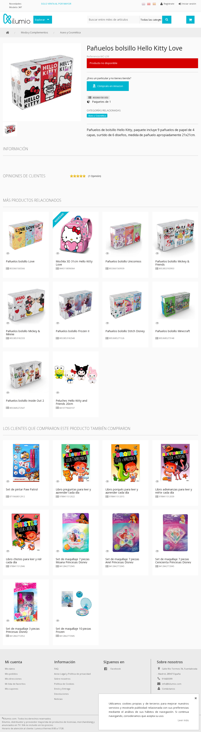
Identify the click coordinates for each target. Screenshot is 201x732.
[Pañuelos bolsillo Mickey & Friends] (175, 235)
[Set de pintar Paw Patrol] (26, 463)
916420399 (167, 678)
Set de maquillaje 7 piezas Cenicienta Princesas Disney (173, 560)
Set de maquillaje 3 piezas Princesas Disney (23, 630)
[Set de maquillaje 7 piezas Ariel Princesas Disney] (125, 532)
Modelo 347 (15, 7)
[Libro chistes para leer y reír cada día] (26, 532)
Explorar (40, 19)
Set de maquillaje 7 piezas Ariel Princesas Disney (122, 560)
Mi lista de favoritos (15, 683)
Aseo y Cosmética (70, 32)
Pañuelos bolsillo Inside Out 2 (25, 400)
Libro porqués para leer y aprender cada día (121, 490)
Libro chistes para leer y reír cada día (24, 560)
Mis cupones (11, 688)
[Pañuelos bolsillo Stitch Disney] (125, 304)
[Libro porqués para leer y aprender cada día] (125, 463)
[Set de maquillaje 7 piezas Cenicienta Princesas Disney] (175, 532)
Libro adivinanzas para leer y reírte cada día (173, 490)
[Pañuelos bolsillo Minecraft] (175, 304)
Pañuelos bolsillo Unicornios (123, 261)
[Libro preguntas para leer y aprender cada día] (76, 463)
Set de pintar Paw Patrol (22, 489)
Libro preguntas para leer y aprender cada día (73, 490)
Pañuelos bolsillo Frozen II (72, 331)
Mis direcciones (13, 678)
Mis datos (10, 668)
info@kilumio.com (171, 683)
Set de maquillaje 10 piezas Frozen (73, 630)
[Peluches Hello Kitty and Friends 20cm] (76, 374)
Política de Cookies (64, 683)
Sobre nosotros (62, 678)
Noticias (58, 698)
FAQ (56, 668)
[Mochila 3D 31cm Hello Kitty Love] (76, 235)
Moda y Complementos (34, 32)
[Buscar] (166, 20)
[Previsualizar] (8, 253)
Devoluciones (61, 693)
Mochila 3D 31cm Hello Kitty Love (74, 262)
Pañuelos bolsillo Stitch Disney (125, 331)
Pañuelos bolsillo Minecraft (172, 331)
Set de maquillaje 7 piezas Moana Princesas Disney (73, 560)
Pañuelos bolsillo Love (20, 261)
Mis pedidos (11, 673)
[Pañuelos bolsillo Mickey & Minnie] (26, 304)
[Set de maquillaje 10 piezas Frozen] (76, 602)
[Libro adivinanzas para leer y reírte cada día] (175, 463)
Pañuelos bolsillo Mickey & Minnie (23, 332)
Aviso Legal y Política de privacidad (72, 673)
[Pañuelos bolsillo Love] (26, 235)
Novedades (15, 3)
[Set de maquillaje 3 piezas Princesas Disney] (26, 602)
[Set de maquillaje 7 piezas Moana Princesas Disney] (76, 532)
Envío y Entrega (62, 688)
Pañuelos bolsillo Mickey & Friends (172, 262)
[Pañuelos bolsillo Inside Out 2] (26, 374)
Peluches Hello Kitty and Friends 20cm (71, 402)
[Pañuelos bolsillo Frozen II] (76, 304)
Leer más (183, 720)
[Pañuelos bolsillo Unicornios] (125, 235)
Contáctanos (168, 688)
